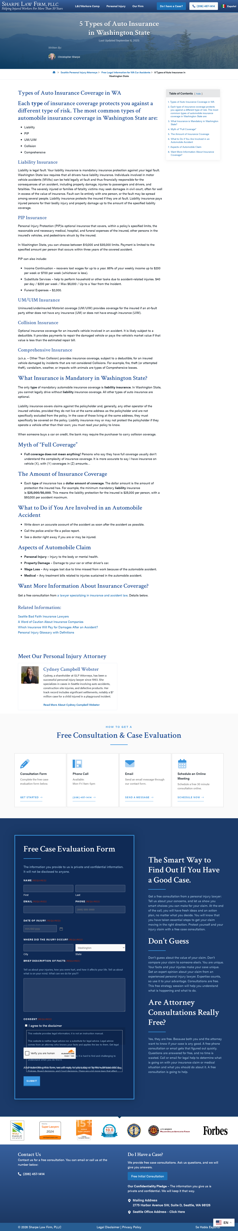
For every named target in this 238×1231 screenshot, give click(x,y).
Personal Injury (115, 6)
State (78, 954)
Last (77, 895)
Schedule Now (189, 797)
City (26, 954)
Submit (31, 1081)
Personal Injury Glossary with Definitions (46, 632)
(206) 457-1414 (206, 6)
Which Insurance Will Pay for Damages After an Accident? (58, 627)
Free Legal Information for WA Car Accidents (125, 72)
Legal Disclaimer (108, 1227)
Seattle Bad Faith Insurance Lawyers (43, 616)
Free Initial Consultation (147, 1176)
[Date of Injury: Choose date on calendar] (61, 928)
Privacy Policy (131, 1227)
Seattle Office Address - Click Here (159, 1211)
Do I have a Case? (171, 6)
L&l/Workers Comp (87, 6)
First (26, 895)
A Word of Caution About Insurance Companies (50, 621)
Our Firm (138, 6)
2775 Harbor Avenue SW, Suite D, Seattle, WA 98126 (171, 1205)
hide (198, 93)
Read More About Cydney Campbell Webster (71, 705)
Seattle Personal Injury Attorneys (79, 72)
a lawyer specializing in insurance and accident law (92, 595)
